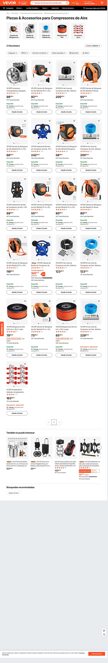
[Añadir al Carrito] (25, 455)
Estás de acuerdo (97, 654)
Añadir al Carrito (17, 112)
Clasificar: (89, 46)
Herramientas (14, 13)
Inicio (7, 13)
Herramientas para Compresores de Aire (31, 13)
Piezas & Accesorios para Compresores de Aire (56, 13)
